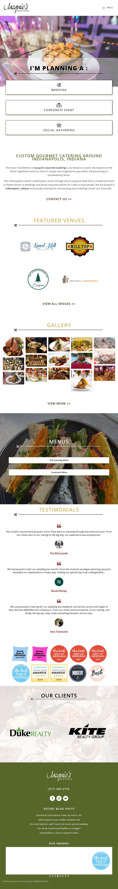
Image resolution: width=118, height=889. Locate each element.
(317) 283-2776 (59, 789)
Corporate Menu (59, 472)
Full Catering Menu (59, 460)
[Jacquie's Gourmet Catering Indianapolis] (16, 8)
